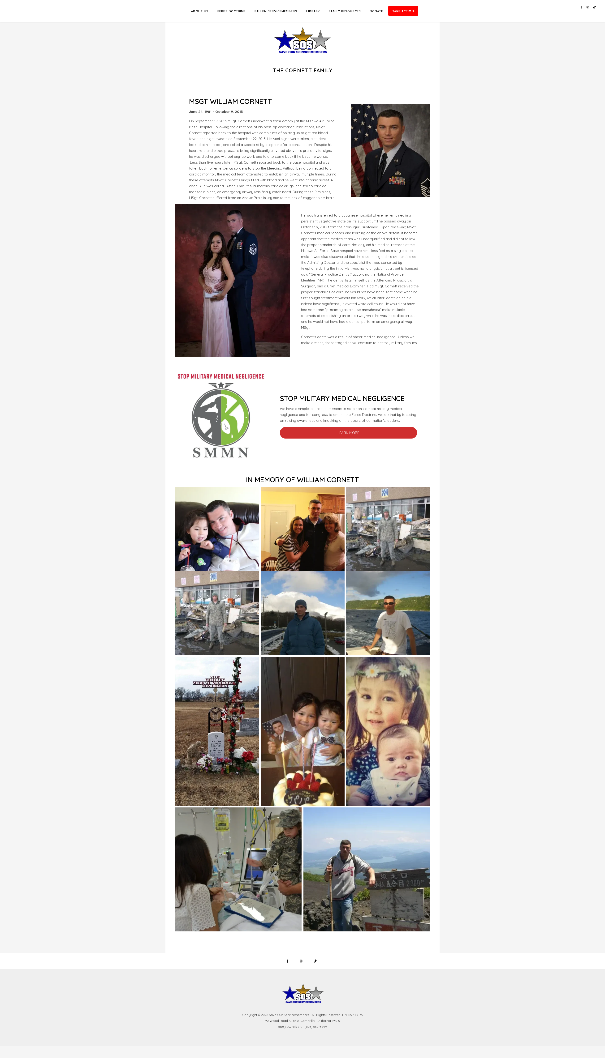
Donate (376, 11)
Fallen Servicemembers (276, 11)
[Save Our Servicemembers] (302, 33)
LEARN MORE (348, 433)
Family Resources (345, 11)
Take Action (403, 11)
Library (313, 11)
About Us (199, 11)
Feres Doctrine (231, 11)
